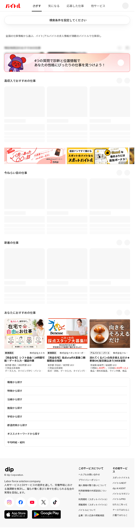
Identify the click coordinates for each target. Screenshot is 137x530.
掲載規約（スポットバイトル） (93, 504)
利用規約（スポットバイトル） (93, 498)
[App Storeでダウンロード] (16, 514)
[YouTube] (32, 502)
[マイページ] (125, 6)
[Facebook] (21, 502)
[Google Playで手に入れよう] (46, 514)
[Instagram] (9, 502)
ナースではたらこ (121, 509)
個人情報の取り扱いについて (92, 484)
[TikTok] (55, 502)
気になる (54, 6)
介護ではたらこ (120, 515)
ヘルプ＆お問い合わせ (89, 474)
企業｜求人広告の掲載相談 (91, 515)
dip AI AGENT (119, 488)
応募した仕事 (75, 6)
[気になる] (40, 323)
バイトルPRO (119, 498)
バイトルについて (87, 509)
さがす (36, 6)
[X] (44, 502)
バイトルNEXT (119, 482)
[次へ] (127, 80)
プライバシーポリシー (89, 479)
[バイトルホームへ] (13, 6)
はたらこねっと (120, 504)
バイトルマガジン (121, 493)
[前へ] (119, 80)
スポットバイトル (121, 477)
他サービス (98, 6)
